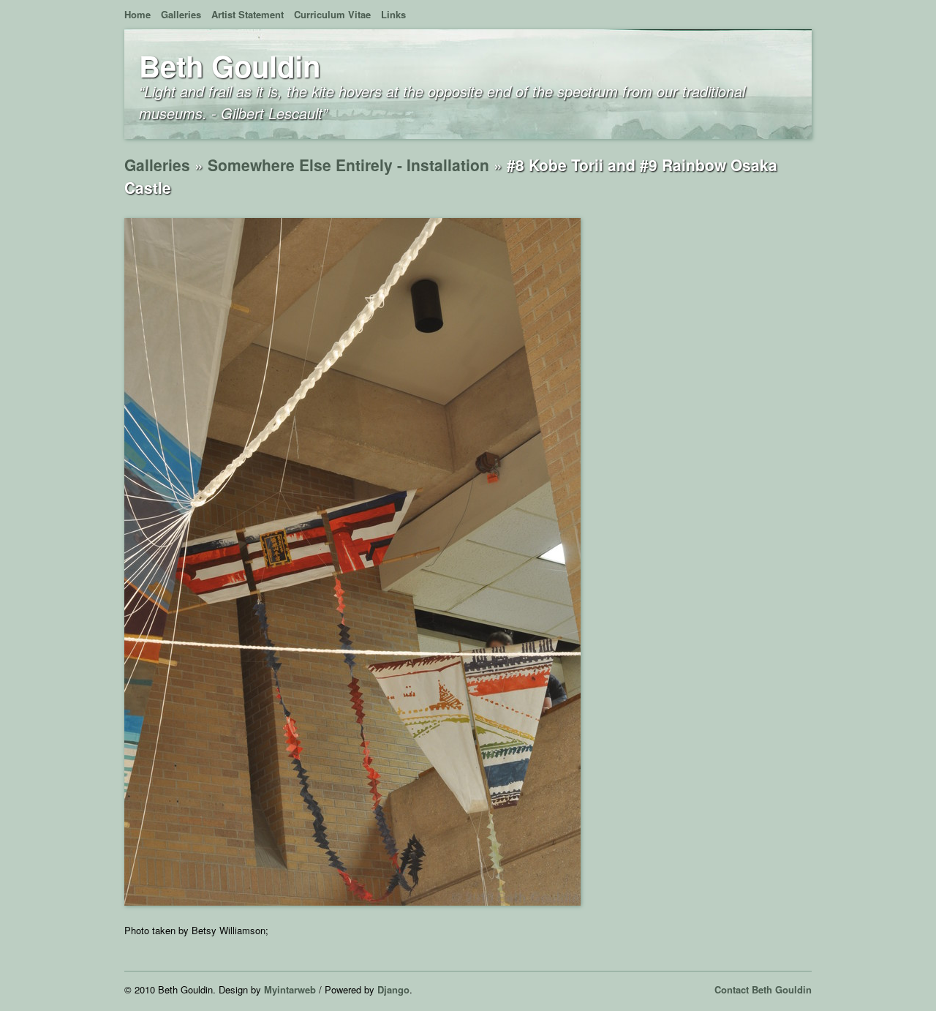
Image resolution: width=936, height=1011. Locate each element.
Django (393, 989)
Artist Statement (247, 14)
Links (393, 14)
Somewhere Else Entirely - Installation (348, 165)
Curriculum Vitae (332, 14)
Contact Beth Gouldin (763, 989)
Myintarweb (290, 989)
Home (137, 14)
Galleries (181, 14)
